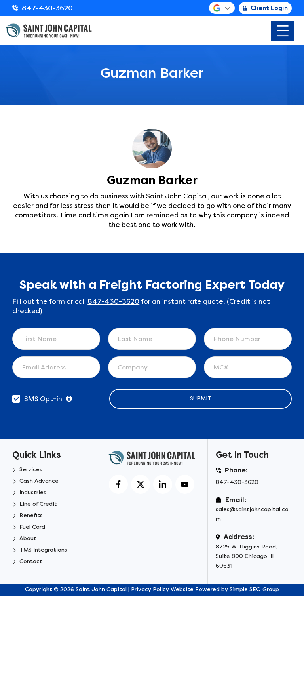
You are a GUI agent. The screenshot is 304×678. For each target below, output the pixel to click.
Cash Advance (39, 481)
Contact (30, 561)
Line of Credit (38, 504)
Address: (239, 537)
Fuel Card (32, 527)
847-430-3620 (47, 8)
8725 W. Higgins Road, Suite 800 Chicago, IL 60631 (246, 556)
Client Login (269, 7)
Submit (200, 398)
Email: (235, 500)
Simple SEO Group (254, 589)
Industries (32, 492)
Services (30, 469)
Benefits (31, 515)
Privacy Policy (150, 589)
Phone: (236, 470)
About (27, 538)
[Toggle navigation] (282, 31)
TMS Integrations (43, 550)
